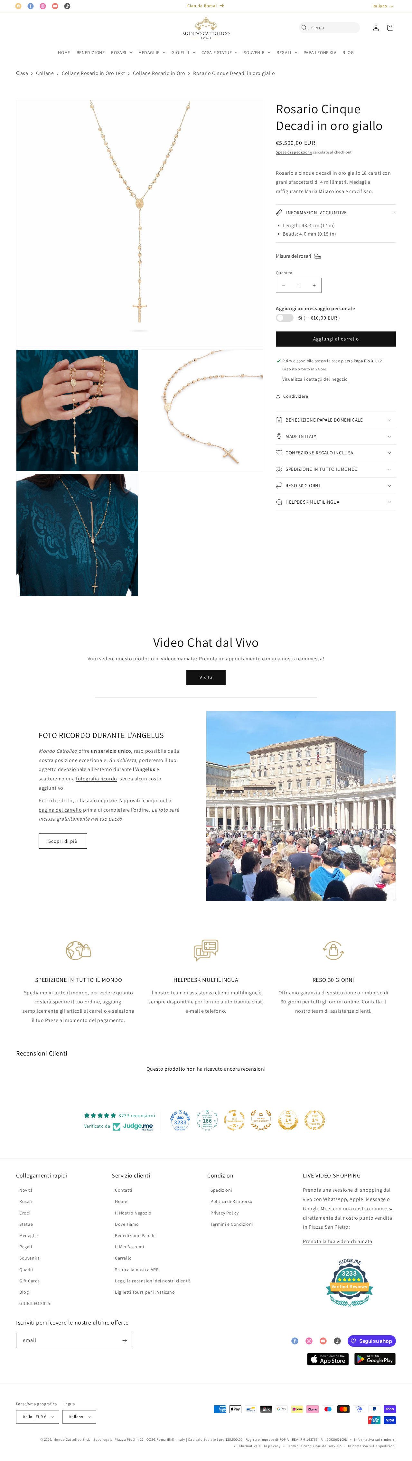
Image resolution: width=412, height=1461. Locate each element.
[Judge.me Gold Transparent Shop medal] (234, 1120)
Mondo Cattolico (67, 1439)
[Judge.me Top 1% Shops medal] (288, 1120)
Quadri (26, 1269)
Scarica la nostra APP (137, 1269)
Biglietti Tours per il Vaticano (145, 1292)
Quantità (284, 272)
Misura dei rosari (293, 256)
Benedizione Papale (135, 1235)
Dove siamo (127, 1224)
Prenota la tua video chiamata (337, 1241)
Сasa (22, 73)
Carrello (123, 1258)
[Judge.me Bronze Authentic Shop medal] (261, 1120)
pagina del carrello (60, 809)
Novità (26, 1190)
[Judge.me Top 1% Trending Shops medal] (314, 1120)
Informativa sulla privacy (259, 1446)
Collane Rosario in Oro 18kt (93, 73)
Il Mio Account (130, 1247)
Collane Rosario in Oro (159, 73)
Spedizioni (221, 1190)
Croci (24, 1213)
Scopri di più (63, 841)
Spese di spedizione (294, 152)
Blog (24, 1292)
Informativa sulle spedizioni (372, 1446)
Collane (45, 73)
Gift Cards (29, 1281)
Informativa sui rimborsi (375, 1439)
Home (121, 1201)
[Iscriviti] (124, 1340)
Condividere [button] (295, 396)
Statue (26, 1224)
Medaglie (28, 1235)
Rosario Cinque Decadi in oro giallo (234, 73)
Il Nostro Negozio (133, 1213)
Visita (206, 677)
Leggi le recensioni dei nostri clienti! (152, 1281)
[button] (306, 28)
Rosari (26, 1201)
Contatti (123, 1190)
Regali (25, 1247)
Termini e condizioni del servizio (314, 1446)
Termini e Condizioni (232, 1224)
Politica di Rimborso (232, 1201)
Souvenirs (29, 1258)
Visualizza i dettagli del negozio (315, 379)
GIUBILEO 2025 (34, 1303)
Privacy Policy (225, 1213)
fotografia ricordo (96, 778)
